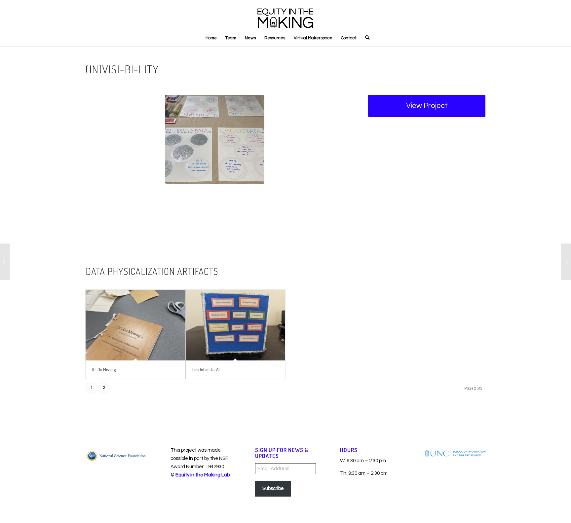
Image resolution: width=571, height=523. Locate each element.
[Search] (365, 38)
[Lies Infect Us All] (236, 325)
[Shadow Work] (5, 261)
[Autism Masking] (566, 261)
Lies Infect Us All (206, 369)
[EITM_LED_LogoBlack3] (285, 15)
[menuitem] (211, 38)
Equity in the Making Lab (202, 474)
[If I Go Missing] (135, 325)
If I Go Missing (104, 369)
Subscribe (273, 488)
